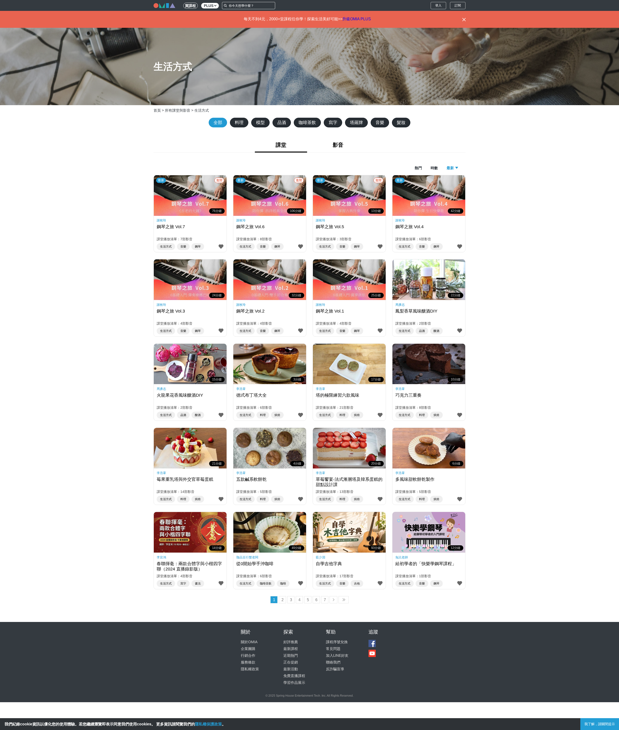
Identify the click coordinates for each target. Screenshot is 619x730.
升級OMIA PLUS (356, 19)
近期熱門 (290, 655)
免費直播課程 (294, 676)
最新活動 (290, 669)
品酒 (281, 122)
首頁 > (159, 110)
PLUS (209, 6)
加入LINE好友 (337, 655)
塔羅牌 (356, 122)
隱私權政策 (250, 669)
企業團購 (248, 649)
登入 (438, 5)
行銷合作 (248, 655)
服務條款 (248, 662)
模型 (260, 122)
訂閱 (458, 5)
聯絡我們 (333, 662)
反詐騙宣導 (335, 669)
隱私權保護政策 (208, 724)
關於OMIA (249, 642)
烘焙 (277, 415)
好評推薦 (290, 642)
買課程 (190, 6)
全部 (218, 122)
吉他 (357, 583)
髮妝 (401, 122)
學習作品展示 (294, 682)
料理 (239, 122)
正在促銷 (290, 662)
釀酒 (436, 331)
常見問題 (333, 649)
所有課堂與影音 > (179, 110)
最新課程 (290, 649)
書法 (198, 583)
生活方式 (201, 110)
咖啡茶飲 (307, 122)
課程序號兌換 (337, 642)
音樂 (380, 122)
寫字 (333, 122)
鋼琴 (198, 246)
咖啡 (283, 583)
